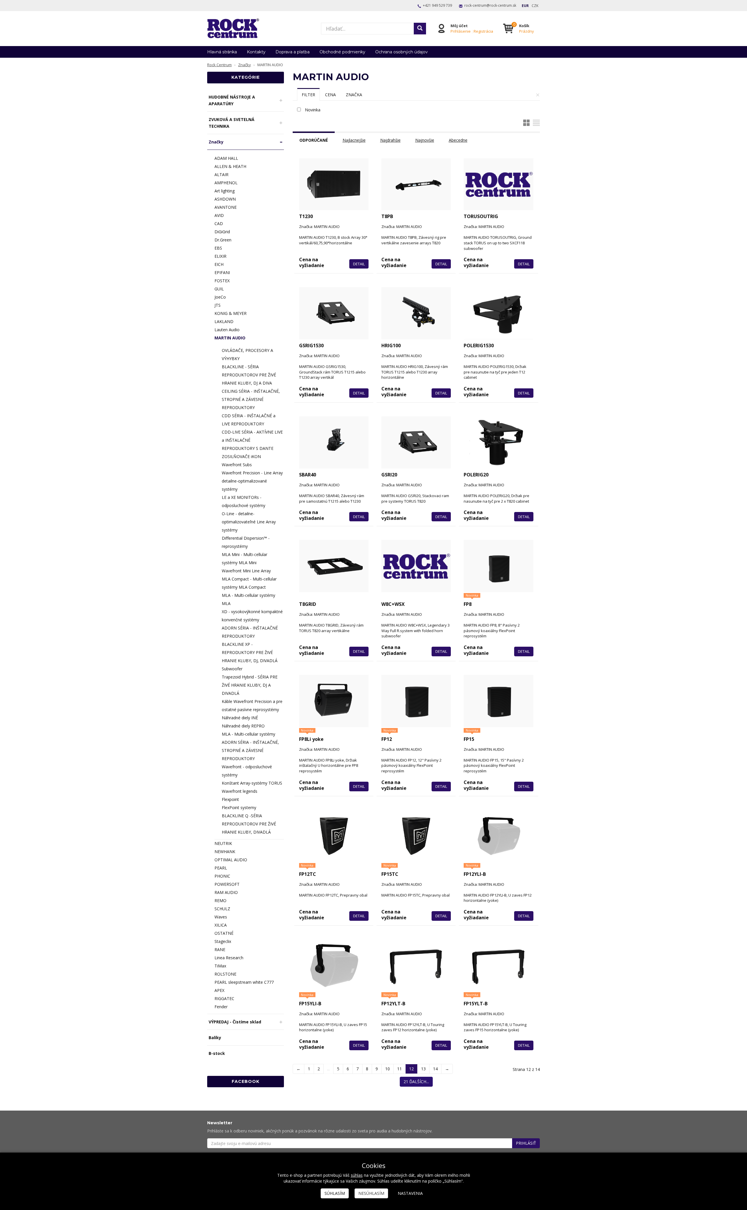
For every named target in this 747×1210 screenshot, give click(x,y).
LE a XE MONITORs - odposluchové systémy (243, 501)
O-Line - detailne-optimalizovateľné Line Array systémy (249, 522)
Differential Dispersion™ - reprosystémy (246, 542)
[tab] (308, 94)
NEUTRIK (223, 843)
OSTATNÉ (223, 933)
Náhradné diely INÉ (240, 717)
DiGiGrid (222, 231)
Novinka (312, 110)
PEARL (220, 868)
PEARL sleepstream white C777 (244, 982)
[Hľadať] (420, 28)
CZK (535, 5)
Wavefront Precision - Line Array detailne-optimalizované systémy (252, 481)
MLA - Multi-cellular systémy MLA (248, 599)
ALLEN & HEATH (230, 166)
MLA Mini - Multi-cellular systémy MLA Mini (244, 558)
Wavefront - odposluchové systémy (247, 771)
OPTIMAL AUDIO (230, 859)
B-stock (217, 1053)
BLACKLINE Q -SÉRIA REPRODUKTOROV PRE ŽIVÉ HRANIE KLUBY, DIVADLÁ (249, 824)
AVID (219, 215)
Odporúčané (313, 140)
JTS (217, 305)
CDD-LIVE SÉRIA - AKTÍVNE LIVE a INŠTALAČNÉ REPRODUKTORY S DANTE (252, 440)
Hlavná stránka (222, 52)
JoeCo (220, 297)
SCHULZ (222, 908)
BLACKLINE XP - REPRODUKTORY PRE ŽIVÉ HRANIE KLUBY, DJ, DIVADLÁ (249, 652)
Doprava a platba (292, 52)
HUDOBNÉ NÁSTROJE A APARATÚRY (232, 100)
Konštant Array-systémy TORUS (252, 783)
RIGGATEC (224, 998)
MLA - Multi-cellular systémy (248, 734)
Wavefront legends (239, 791)
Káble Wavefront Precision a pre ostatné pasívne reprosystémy (252, 705)
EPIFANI (222, 272)
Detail (359, 263)
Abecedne (458, 140)
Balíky (215, 1037)
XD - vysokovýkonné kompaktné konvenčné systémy (252, 615)
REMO (220, 900)
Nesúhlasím (371, 1193)
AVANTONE (225, 207)
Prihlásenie (461, 31)
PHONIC (222, 876)
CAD (218, 223)
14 (435, 1069)
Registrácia (483, 31)
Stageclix (222, 941)
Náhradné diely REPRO (243, 726)
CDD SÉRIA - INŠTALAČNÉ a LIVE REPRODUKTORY (248, 420)
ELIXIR (220, 256)
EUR (525, 5)
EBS (218, 248)
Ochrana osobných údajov (401, 52)
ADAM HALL (226, 158)
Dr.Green (222, 240)
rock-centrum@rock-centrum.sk (490, 5)
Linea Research (228, 957)
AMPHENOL (226, 182)
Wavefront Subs (237, 464)
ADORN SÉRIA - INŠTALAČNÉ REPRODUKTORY (250, 632)
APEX (219, 990)
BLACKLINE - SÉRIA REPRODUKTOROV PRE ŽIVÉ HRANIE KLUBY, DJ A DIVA (249, 375)
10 (387, 1069)
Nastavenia (410, 1193)
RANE (219, 949)
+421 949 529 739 (437, 5)
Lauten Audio (227, 329)
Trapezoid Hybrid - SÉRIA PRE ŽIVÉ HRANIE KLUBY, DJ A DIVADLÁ (249, 685)
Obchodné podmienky (342, 52)
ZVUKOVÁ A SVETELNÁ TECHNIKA (231, 123)
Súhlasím (334, 1193)
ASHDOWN (225, 199)
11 (399, 1069)
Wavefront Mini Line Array (246, 571)
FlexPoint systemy (239, 807)
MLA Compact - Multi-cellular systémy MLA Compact (249, 583)
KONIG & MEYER (230, 313)
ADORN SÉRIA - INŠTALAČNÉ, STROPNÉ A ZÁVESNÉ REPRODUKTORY (250, 750)
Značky (216, 142)
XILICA (220, 925)
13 (423, 1069)
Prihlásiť (526, 1143)
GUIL (219, 289)
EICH (219, 264)
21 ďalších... (416, 1081)
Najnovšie (424, 140)
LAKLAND (223, 321)
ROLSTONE (225, 974)
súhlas (357, 1175)
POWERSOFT (227, 884)
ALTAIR (221, 174)
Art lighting (224, 191)
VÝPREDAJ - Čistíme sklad (235, 1022)
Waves (220, 917)
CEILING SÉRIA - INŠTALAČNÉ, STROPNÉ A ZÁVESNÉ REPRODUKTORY (251, 399)
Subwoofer (232, 668)
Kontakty (256, 52)
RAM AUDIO (226, 892)
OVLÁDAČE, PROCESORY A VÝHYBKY (247, 354)
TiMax (220, 966)
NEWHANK (224, 851)
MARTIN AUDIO (229, 338)
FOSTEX (222, 280)
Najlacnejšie (354, 140)
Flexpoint (230, 799)
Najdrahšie (390, 140)
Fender (221, 1006)
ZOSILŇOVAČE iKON (241, 456)
